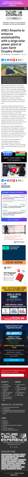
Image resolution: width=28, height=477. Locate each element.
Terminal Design (22, 460)
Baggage (19, 468)
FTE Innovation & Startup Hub (11, 407)
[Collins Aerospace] (14, 234)
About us (5, 420)
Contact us (6, 423)
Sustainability (16, 54)
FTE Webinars (6, 409)
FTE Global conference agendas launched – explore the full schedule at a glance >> (12, 3)
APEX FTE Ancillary (8, 392)
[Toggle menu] (25, 9)
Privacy (5, 427)
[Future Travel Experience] (14, 15)
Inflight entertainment (15, 467)
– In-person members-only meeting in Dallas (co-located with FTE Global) (14, 206)
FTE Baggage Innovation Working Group (14, 410)
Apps (3, 456)
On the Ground (5, 54)
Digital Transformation (7, 454)
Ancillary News (21, 392)
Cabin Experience (20, 456)
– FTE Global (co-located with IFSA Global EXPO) (13, 198)
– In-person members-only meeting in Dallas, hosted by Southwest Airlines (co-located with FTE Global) (14, 213)
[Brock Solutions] (14, 275)
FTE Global (5, 384)
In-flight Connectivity (10, 456)
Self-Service (16, 454)
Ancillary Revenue (5, 460)
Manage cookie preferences (10, 430)
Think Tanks (20, 395)
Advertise (5, 422)
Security (3, 468)
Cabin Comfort (5, 467)
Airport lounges (10, 463)
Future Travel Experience (17, 474)
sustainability (5, 186)
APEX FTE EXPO (7, 386)
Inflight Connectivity (20, 463)
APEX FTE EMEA (7, 394)
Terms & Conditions (8, 428)
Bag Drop (4, 461)
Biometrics (22, 454)
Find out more (14, 360)
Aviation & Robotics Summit (7, 396)
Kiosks (22, 467)
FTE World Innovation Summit (6, 389)
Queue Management (6, 465)
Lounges (16, 458)
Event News (20, 394)
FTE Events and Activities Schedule (12, 425)
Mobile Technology (16, 465)
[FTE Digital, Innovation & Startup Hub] (14, 255)
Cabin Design (21, 461)
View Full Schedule (13, 219)
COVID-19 (4, 463)
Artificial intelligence (11, 461)
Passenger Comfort (11, 468)
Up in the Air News (22, 387)
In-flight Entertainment (7, 458)
